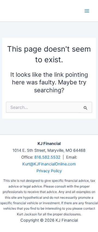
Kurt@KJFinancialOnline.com (49, 164)
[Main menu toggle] (87, 11)
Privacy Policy (49, 170)
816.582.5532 (47, 157)
